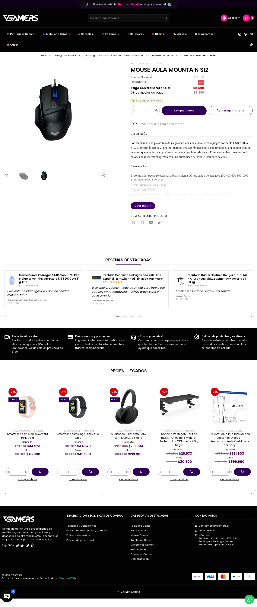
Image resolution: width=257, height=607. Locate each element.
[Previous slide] (7, 176)
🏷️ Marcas (179, 34)
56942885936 (207, 530)
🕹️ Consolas (85, 34)
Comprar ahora (184, 110)
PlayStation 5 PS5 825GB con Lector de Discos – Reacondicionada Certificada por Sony (230, 439)
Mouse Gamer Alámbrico (163, 55)
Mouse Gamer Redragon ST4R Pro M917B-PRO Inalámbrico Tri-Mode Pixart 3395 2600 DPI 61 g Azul (49, 279)
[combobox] (128, 18)
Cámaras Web (140, 559)
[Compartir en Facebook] (134, 223)
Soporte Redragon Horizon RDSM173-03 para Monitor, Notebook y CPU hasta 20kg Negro (179, 439)
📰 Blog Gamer (204, 34)
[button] (118, 316)
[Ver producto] (12, 280)
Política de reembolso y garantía (87, 530)
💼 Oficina (158, 34)
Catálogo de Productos (66, 55)
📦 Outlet (12, 44)
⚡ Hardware (135, 34)
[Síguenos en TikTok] (251, 45)
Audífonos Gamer (142, 540)
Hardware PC (139, 549)
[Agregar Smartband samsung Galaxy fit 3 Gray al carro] (90, 472)
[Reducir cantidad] (134, 110)
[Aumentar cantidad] (157, 110)
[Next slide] (102, 176)
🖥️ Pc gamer (110, 34)
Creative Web (67, 578)
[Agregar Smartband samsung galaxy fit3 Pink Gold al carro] (40, 472)
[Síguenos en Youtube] (251, 34)
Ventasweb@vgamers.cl (214, 526)
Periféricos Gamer (110, 55)
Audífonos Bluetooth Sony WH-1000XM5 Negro (128, 435)
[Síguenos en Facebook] (245, 34)
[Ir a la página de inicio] (20, 18)
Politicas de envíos (78, 535)
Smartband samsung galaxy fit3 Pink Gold (27, 435)
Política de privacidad (80, 540)
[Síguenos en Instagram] (239, 34)
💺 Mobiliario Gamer (56, 34)
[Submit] (166, 18)
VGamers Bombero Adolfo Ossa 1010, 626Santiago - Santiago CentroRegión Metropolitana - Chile (218, 539)
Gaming (90, 55)
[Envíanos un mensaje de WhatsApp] (249, 599)
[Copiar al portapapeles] (160, 223)
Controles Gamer (141, 554)
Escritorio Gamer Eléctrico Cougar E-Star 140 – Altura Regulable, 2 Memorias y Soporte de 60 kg (218, 279)
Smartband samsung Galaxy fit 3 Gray (78, 435)
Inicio (44, 55)
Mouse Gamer (135, 55)
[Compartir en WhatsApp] (142, 223)
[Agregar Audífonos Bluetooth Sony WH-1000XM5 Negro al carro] (141, 472)
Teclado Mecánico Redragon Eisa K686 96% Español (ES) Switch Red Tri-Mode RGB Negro (133, 277)
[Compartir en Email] (151, 223)
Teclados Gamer (141, 526)
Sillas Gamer (138, 530)
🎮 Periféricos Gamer (20, 34)
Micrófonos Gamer (142, 545)
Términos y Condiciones (81, 526)
